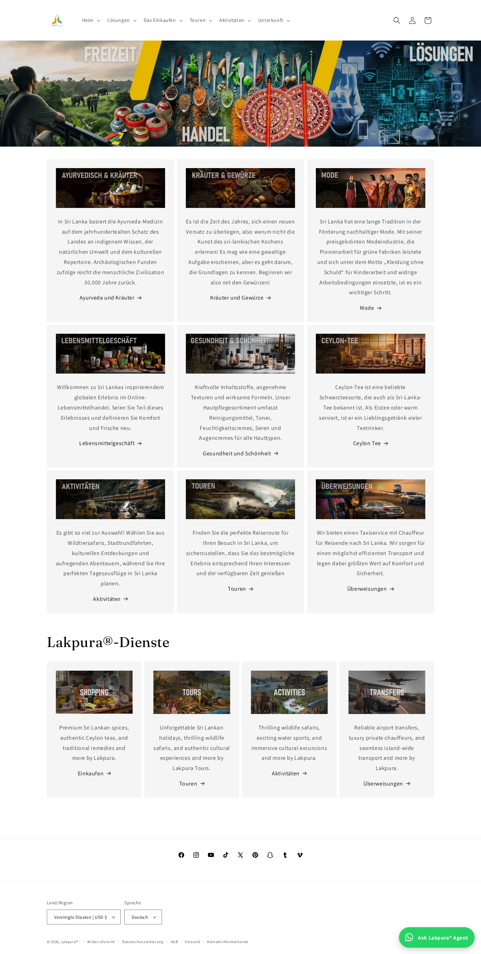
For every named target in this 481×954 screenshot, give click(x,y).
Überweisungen (367, 588)
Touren (237, 588)
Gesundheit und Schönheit (237, 453)
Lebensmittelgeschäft (107, 443)
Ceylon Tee (367, 443)
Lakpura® (70, 941)
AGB (174, 941)
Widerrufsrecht (101, 941)
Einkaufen (91, 773)
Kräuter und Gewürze (236, 297)
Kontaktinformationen (228, 941)
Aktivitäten (107, 599)
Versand (192, 941)
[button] (90, 20)
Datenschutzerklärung (143, 941)
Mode (367, 308)
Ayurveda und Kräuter (107, 297)
